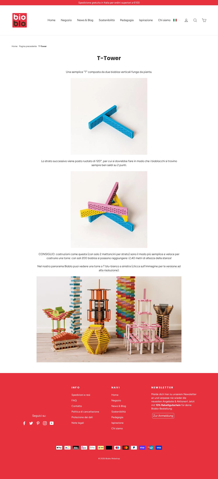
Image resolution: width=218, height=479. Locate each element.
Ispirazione (146, 20)
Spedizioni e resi (80, 394)
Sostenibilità (107, 20)
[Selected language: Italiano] (177, 20)
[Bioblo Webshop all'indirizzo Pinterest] (38, 423)
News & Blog (85, 20)
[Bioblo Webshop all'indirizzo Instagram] (45, 423)
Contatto (76, 406)
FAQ (74, 400)
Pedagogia (127, 20)
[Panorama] (109, 361)
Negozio (66, 20)
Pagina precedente (28, 46)
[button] (177, 20)
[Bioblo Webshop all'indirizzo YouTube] (52, 423)
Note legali (77, 422)
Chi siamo (164, 20)
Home (51, 20)
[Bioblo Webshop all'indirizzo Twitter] (31, 423)
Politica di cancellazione (85, 411)
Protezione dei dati (82, 417)
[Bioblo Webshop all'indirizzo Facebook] (24, 423)
